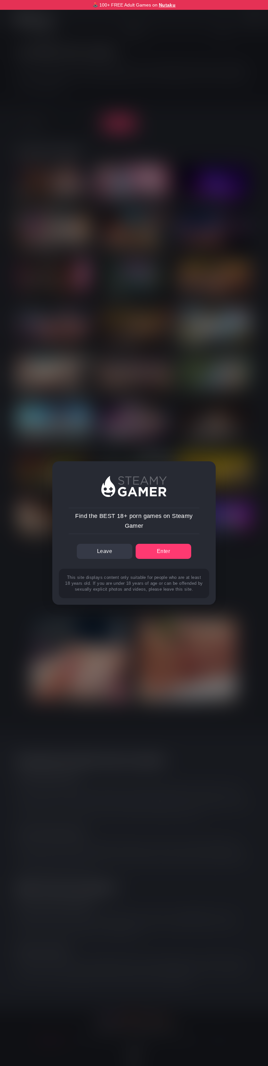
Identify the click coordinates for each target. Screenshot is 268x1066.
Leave (104, 551)
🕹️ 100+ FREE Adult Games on (134, 5)
